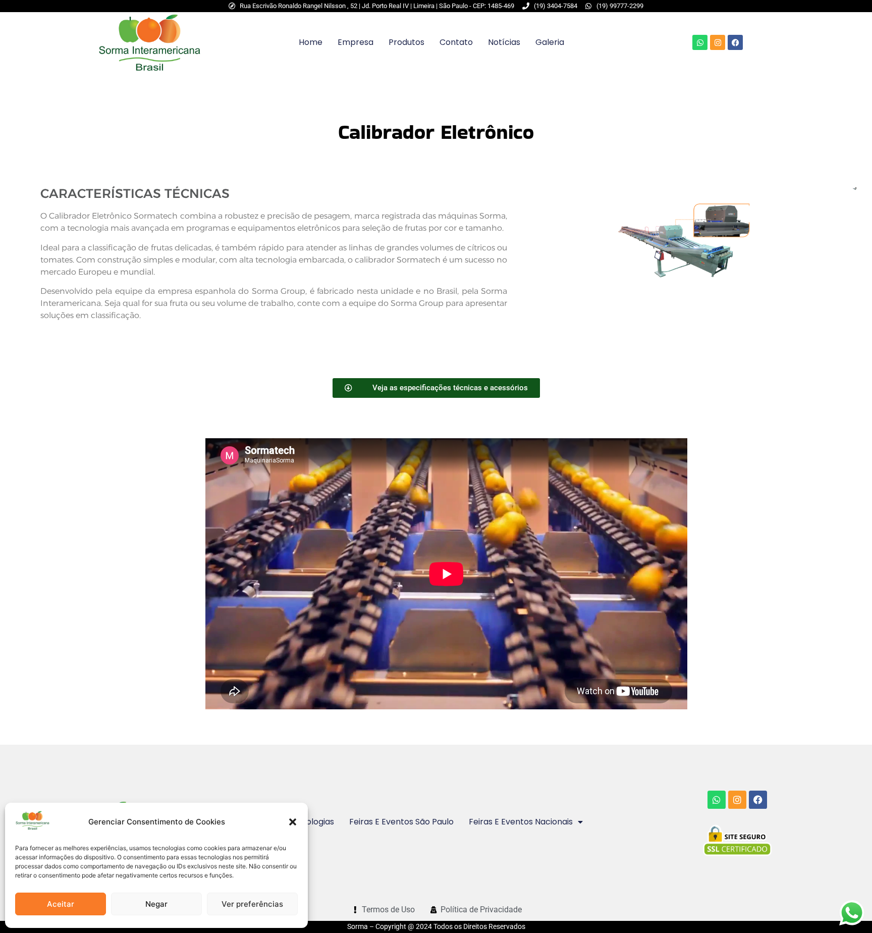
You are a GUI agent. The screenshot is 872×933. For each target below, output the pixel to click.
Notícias (504, 42)
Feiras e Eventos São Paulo (401, 821)
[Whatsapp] (699, 42)
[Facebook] (735, 42)
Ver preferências (252, 904)
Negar (156, 904)
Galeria (549, 42)
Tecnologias (310, 821)
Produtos (406, 42)
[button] (293, 822)
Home (310, 42)
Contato (456, 42)
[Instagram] (717, 42)
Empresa (355, 42)
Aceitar (60, 904)
